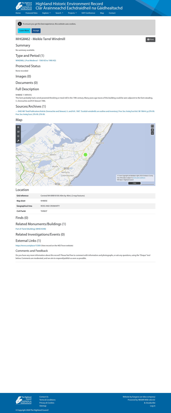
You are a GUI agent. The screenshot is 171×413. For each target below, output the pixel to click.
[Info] (18, 136)
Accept (36, 31)
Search (59, 13)
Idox (144, 397)
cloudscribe (150, 403)
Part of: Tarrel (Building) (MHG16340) (31, 229)
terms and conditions (139, 178)
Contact (112, 13)
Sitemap (42, 406)
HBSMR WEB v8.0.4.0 (146, 400)
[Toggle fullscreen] (152, 126)
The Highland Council (39, 410)
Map (102, 13)
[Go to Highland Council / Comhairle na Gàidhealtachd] (24, 5)
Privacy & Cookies (46, 403)
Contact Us (43, 397)
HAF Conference (88, 13)
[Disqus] (85, 295)
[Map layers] (18, 127)
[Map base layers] (18, 132)
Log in (152, 406)
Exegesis (135, 397)
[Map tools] (18, 141)
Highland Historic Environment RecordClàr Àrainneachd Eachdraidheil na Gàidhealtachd (79, 6)
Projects (71, 13)
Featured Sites (31, 13)
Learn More (24, 31)
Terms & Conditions (47, 400)
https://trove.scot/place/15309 (28, 246)
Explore (45, 13)
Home (18, 13)
